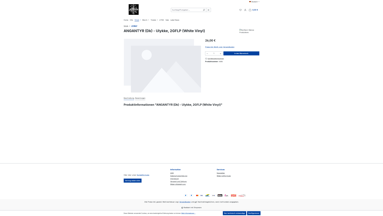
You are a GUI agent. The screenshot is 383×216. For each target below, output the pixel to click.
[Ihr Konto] (245, 10)
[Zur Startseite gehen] (134, 9)
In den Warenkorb (241, 53)
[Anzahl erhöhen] (221, 53)
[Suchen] (204, 10)
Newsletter (221, 173)
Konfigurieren (253, 213)
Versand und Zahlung (178, 181)
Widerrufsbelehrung (178, 184)
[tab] (129, 98)
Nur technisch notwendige (234, 213)
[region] (162, 65)
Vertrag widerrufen (132, 181)
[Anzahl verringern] (207, 53)
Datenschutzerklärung (178, 176)
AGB (172, 173)
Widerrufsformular (224, 176)
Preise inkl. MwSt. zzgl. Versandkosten (219, 47)
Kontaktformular (143, 175)
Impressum (174, 179)
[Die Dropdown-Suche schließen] (208, 10)
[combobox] (186, 10)
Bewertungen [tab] (140, 98)
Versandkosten (185, 202)
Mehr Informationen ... (188, 213)
